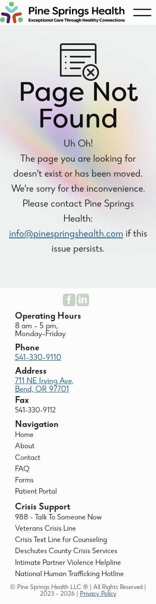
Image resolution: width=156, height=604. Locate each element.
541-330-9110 (38, 358)
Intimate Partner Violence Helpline (68, 563)
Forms (24, 481)
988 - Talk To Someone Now (58, 518)
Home (24, 435)
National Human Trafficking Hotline (69, 575)
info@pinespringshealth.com (66, 235)
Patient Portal (36, 492)
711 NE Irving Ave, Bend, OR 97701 (44, 385)
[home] (62, 13)
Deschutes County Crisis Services (66, 552)
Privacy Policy (98, 594)
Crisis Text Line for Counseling (61, 540)
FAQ (22, 470)
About (25, 447)
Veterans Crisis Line (45, 529)
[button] (142, 12)
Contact (27, 458)
